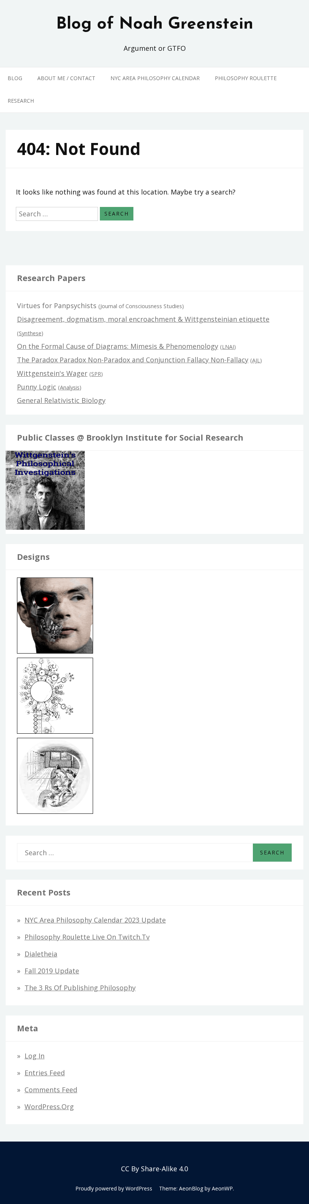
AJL (256, 360)
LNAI (228, 346)
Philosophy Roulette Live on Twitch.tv (87, 936)
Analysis (70, 387)
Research (21, 100)
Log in (34, 1055)
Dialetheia (40, 953)
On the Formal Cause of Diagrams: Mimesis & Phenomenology (117, 346)
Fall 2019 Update (51, 970)
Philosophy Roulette (246, 78)
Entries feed (44, 1072)
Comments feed (50, 1089)
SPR (96, 373)
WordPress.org (49, 1106)
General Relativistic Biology (61, 400)
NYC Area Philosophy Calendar (155, 78)
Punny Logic (36, 386)
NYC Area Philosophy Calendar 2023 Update (95, 919)
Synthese (30, 333)
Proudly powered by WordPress (113, 1188)
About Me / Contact (66, 78)
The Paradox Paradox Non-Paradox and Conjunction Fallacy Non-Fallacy (132, 359)
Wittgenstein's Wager (52, 373)
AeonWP (222, 1188)
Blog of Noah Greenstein (154, 24)
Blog (15, 78)
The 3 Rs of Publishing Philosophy (80, 987)
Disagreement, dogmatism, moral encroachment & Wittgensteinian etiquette (143, 319)
